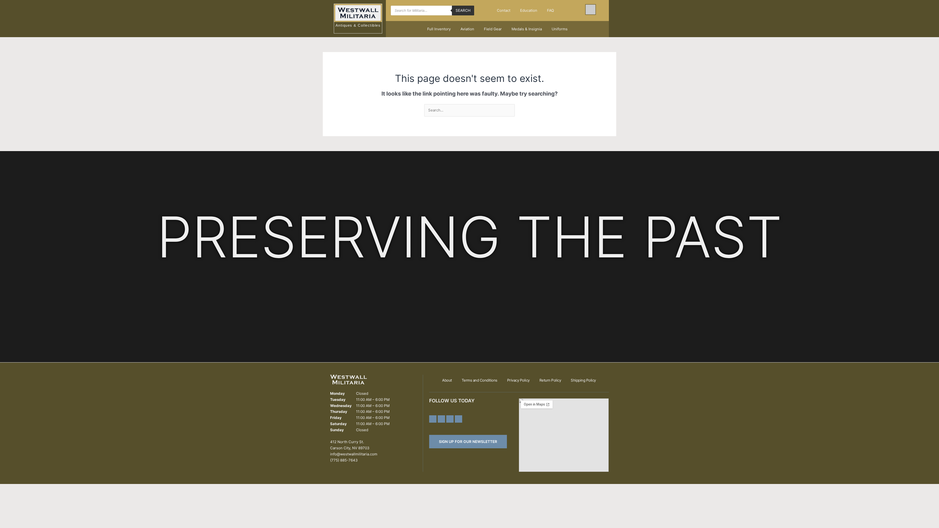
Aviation (467, 29)
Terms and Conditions (479, 380)
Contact (503, 10)
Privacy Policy (518, 380)
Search (463, 10)
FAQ (550, 10)
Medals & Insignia (527, 29)
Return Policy (550, 380)
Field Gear (493, 29)
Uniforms (560, 29)
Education (528, 10)
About (447, 380)
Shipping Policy (583, 380)
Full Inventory (439, 29)
